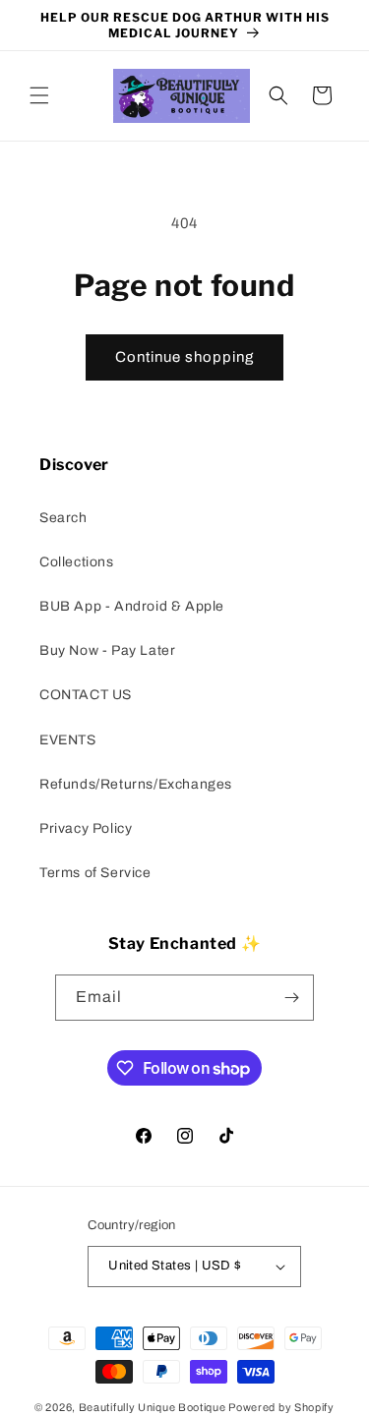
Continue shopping (184, 357)
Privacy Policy (85, 828)
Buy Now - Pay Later (107, 650)
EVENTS (67, 740)
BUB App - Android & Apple (131, 606)
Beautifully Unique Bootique (152, 1407)
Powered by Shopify (281, 1407)
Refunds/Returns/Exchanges (135, 784)
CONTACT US (85, 694)
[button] (39, 95)
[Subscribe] (291, 997)
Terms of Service (95, 872)
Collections (76, 562)
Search (63, 517)
